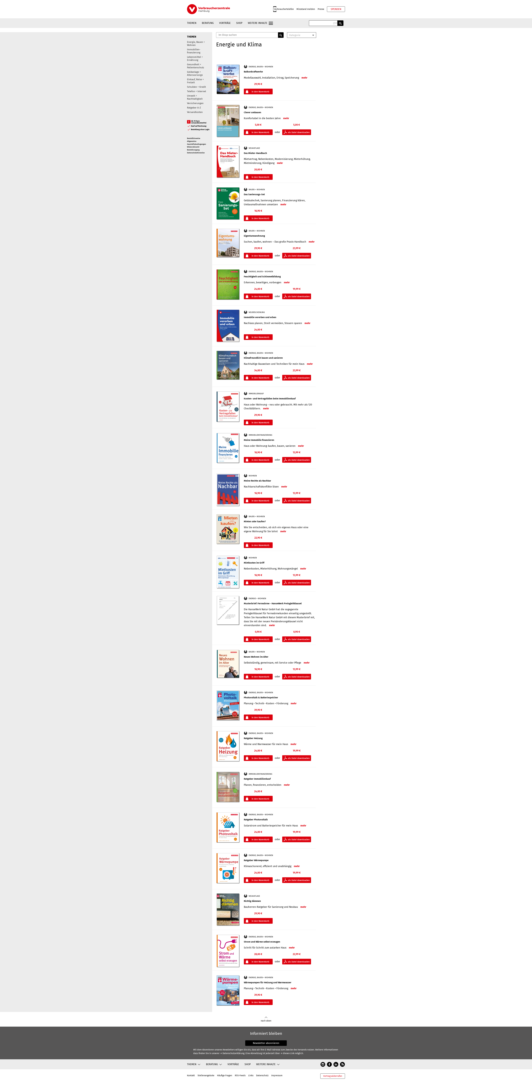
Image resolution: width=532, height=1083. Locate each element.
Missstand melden (305, 9)
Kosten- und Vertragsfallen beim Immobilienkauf (270, 398)
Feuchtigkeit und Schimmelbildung (262, 276)
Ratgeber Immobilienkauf (257, 778)
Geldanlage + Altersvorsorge (195, 73)
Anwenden (340, 23)
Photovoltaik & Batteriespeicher (261, 697)
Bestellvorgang (193, 150)
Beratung (208, 23)
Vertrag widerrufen (332, 1076)
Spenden (336, 9)
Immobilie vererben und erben (260, 317)
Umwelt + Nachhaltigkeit (195, 97)
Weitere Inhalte (257, 23)
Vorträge (225, 23)
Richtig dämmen (252, 901)
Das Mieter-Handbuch (255, 153)
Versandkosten (195, 112)
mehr (304, 77)
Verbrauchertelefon (284, 9)
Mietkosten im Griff (254, 562)
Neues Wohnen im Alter (256, 656)
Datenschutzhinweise (196, 153)
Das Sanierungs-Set (254, 194)
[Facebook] (329, 1064)
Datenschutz (262, 1075)
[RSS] (342, 1064)
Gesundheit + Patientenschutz (195, 66)
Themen (191, 23)
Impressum (276, 1075)
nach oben (266, 1020)
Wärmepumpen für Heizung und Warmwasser (267, 982)
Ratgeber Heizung (253, 738)
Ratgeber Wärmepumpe (256, 860)
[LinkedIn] (335, 1064)
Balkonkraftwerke (253, 71)
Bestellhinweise (193, 138)
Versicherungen (195, 103)
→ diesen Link (287, 1053)
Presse (321, 9)
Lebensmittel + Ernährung (195, 59)
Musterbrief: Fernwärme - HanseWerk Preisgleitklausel (273, 603)
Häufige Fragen (224, 1075)
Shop (239, 23)
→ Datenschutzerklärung (232, 1053)
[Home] (208, 9)
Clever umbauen (252, 112)
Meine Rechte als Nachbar (257, 480)
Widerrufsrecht (193, 147)
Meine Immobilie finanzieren (259, 440)
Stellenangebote (206, 1075)
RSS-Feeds (240, 1075)
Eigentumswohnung (254, 235)
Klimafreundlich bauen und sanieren (263, 357)
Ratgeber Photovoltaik (256, 819)
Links (250, 1075)
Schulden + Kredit (196, 86)
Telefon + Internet (196, 91)
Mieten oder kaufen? (255, 521)
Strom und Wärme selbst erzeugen (262, 941)
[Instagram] (322, 1064)
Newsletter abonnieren (266, 1043)
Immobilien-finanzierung (193, 51)
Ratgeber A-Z (194, 107)
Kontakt (191, 1075)
